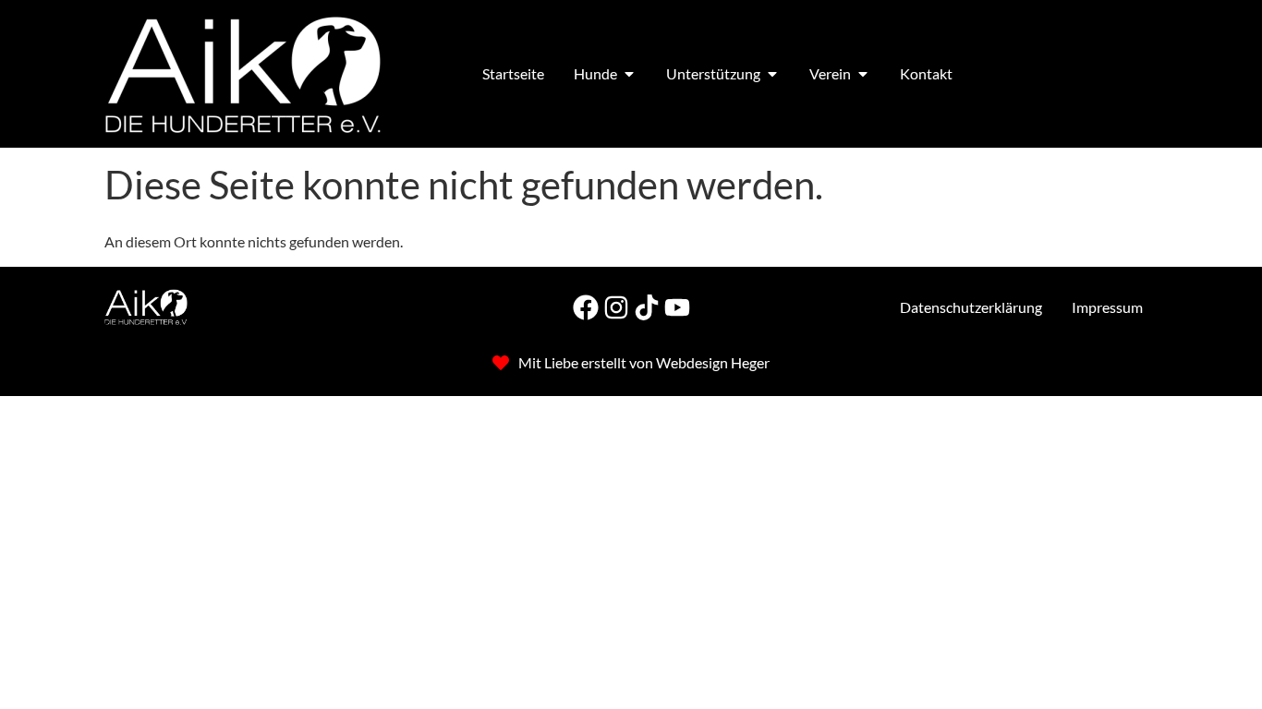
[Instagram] (616, 307)
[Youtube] (677, 307)
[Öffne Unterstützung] (772, 74)
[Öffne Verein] (862, 74)
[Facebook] (586, 307)
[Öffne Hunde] (629, 74)
